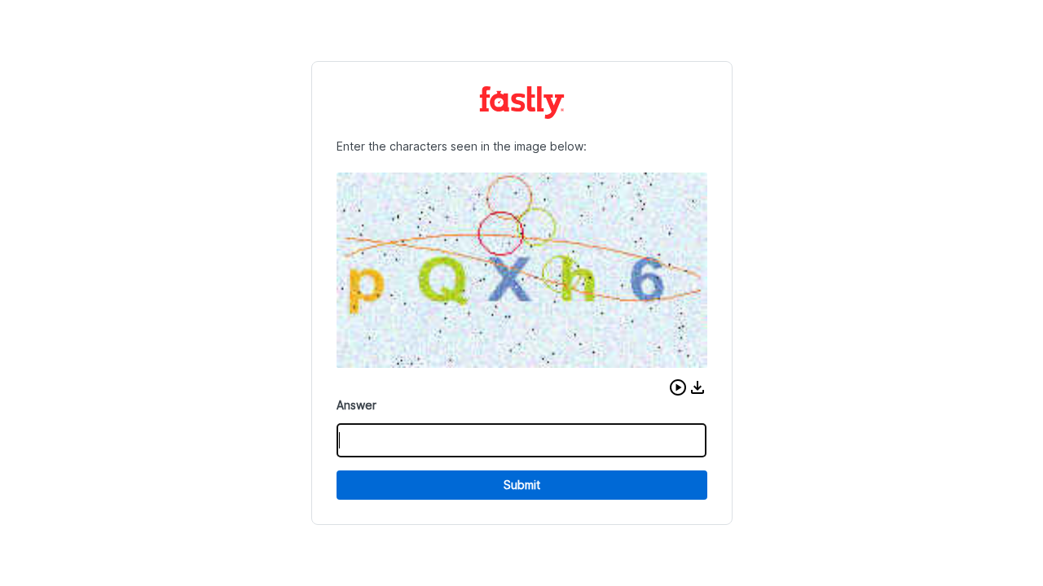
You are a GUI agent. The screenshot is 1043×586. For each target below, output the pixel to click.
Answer (356, 405)
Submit (522, 485)
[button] (678, 387)
